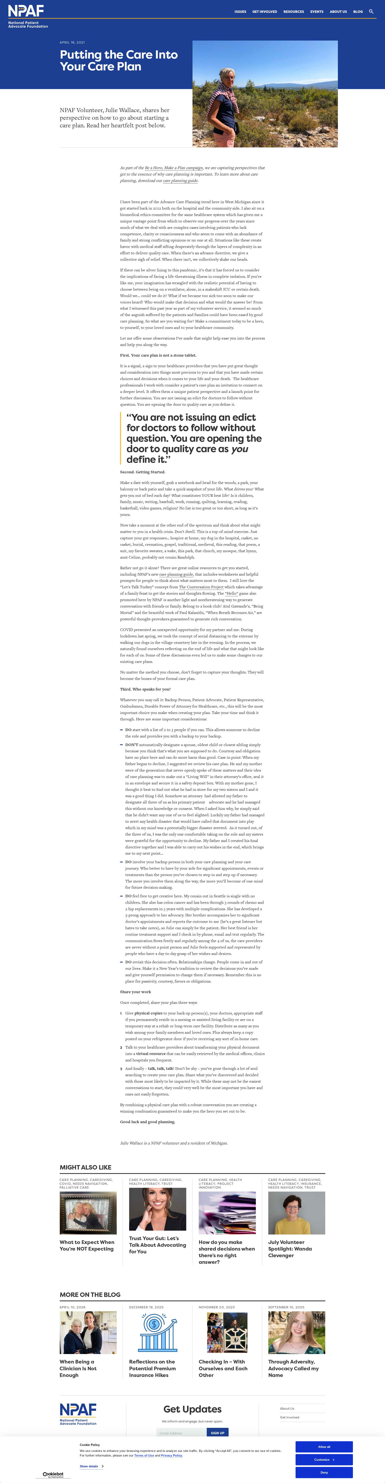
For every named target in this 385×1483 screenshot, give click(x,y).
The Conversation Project (201, 587)
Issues (240, 11)
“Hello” (231, 593)
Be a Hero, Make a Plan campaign (174, 167)
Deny (324, 1472)
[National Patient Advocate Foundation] (26, 10)
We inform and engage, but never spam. (192, 1421)
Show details (89, 1466)
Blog (358, 11)
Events (316, 11)
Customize (321, 1459)
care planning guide (180, 180)
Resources (294, 11)
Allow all (324, 1447)
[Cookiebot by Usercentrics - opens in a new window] (53, 1475)
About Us (338, 11)
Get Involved (264, 11)
